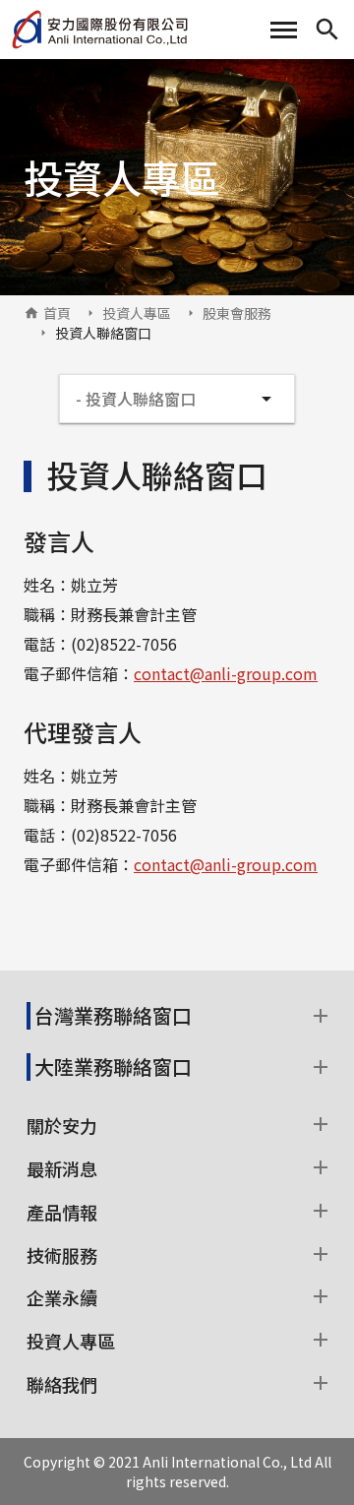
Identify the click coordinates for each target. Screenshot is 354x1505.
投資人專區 (136, 313)
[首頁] (100, 29)
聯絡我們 (62, 1384)
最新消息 (62, 1168)
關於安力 (62, 1125)
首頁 (57, 313)
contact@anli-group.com (226, 673)
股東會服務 (237, 313)
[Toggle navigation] (283, 30)
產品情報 (62, 1211)
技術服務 (62, 1255)
